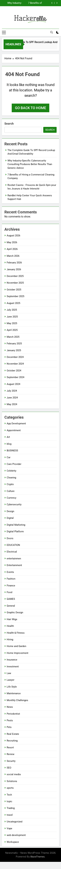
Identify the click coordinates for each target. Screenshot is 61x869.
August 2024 (13, 384)
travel (10, 814)
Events (10, 572)
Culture (10, 491)
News (10, 706)
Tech (9, 794)
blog (9, 443)
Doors (10, 538)
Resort (10, 747)
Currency (11, 497)
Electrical (12, 551)
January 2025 (14, 350)
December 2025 (15, 276)
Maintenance (14, 693)
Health (10, 626)
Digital (10, 518)
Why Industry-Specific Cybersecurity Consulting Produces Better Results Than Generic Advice (13, 3)
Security (11, 761)
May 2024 (12, 404)
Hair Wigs (12, 619)
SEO (9, 767)
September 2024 (15, 377)
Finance (11, 585)
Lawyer (10, 679)
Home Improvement (17, 653)
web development (16, 835)
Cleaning (11, 477)
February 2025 (14, 343)
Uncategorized (14, 821)
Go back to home (30, 108)
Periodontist (13, 713)
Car (8, 457)
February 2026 (14, 262)
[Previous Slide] (52, 3)
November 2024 (15, 363)
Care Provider (14, 464)
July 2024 (12, 390)
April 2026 (12, 249)
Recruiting (12, 740)
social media (14, 774)
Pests (10, 720)
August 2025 (13, 303)
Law (9, 673)
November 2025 (15, 282)
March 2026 (13, 255)
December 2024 (15, 357)
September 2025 (15, 296)
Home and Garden (16, 646)
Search (9, 123)
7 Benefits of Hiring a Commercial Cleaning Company (35, 3)
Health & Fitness (16, 632)
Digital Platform (15, 531)
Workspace (13, 841)
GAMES (11, 598)
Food (9, 592)
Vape (9, 828)
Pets (9, 727)
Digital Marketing (16, 524)
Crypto (10, 484)
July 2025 (12, 309)
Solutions (12, 781)
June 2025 (12, 316)
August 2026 (13, 235)
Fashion (11, 578)
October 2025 (14, 289)
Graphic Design (15, 612)
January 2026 (14, 269)
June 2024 (12, 397)
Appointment (14, 430)
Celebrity (11, 470)
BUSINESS (12, 450)
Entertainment (14, 565)
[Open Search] (51, 32)
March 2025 (13, 336)
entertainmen (14, 558)
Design (10, 511)
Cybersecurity (14, 504)
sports (10, 787)
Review (10, 754)
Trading (11, 808)
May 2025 (12, 323)
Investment (13, 666)
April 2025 (12, 330)
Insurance (12, 659)
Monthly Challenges (17, 700)
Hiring (10, 639)
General (11, 605)
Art (8, 437)
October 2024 (14, 370)
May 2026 (12, 242)
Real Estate (13, 734)
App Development (16, 423)
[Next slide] (57, 3)
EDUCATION (13, 545)
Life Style (12, 686)
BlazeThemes (37, 856)
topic (9, 801)
